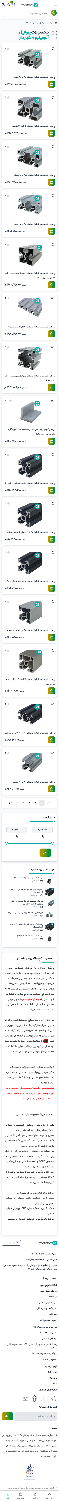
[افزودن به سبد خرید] (51, 84)
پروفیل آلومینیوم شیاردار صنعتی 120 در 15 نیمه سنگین (31, 327)
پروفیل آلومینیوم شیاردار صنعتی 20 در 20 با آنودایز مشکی (30, 581)
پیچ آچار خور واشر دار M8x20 (44, 1353)
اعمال (45, 852)
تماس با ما (52, 1372)
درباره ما (53, 1378)
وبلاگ (54, 1384)
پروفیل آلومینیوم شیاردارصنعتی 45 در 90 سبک (34, 175)
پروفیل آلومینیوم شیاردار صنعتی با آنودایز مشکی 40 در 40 (30, 483)
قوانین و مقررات (50, 1366)
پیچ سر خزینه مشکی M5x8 (45, 1327)
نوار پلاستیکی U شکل (48, 1302)
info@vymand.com (34, 1259)
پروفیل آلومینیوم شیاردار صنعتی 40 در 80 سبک (34, 77)
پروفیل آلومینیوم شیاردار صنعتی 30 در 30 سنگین (33, 782)
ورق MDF (53, 1297)
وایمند (22, 1488)
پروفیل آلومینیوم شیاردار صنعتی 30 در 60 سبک (34, 224)
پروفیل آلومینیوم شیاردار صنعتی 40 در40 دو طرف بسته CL (30, 630)
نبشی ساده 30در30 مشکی (45, 1333)
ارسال (7, 1416)
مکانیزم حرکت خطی (48, 1291)
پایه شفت (53, 1314)
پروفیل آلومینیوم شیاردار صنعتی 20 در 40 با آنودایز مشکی (30, 733)
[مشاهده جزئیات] (52, 48)
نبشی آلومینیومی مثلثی (46, 1308)
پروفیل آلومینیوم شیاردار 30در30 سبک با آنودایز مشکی (31, 532)
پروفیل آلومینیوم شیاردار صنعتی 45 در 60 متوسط (33, 126)
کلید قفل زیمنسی (49, 1338)
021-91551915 (37, 1254)
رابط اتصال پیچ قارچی (48, 1285)
